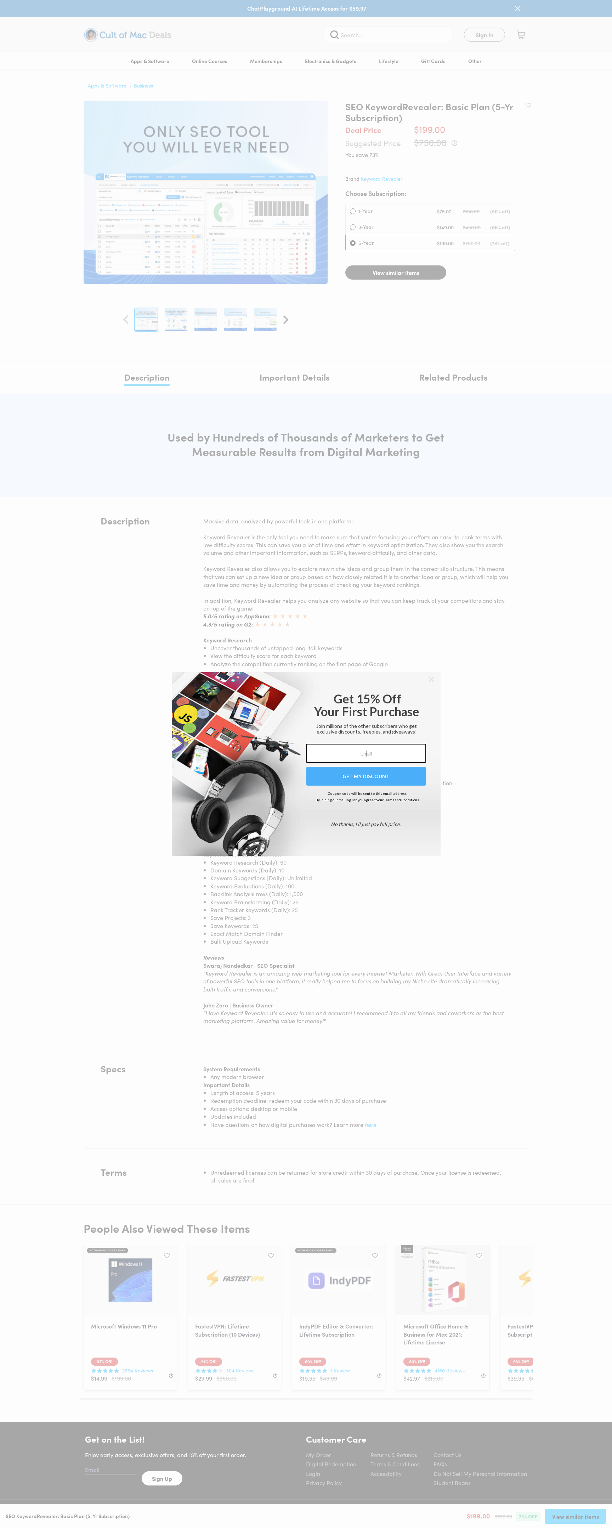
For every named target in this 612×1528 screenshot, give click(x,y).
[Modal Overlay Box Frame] (306, 764)
